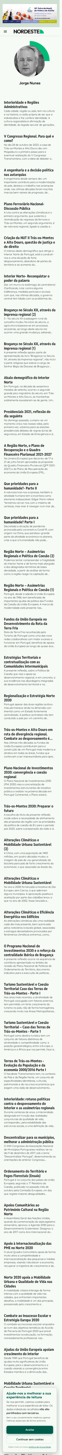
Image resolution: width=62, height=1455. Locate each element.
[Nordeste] (29, 32)
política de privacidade (40, 1447)
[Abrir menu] (5, 31)
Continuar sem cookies (29, 1439)
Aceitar (29, 1429)
